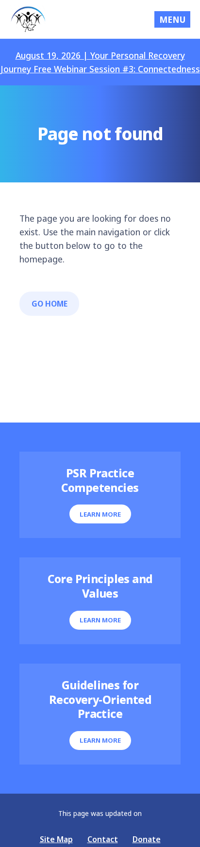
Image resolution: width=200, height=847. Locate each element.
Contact (102, 839)
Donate (147, 839)
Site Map (56, 839)
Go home (49, 303)
